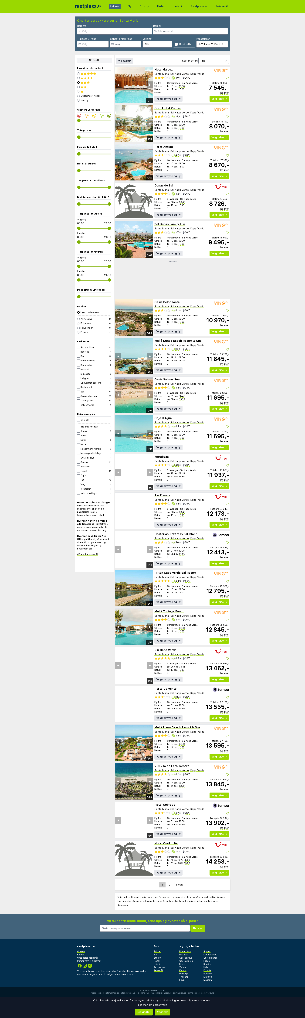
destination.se (179, 993)
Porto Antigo (163, 146)
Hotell (161, 6)
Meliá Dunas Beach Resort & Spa (178, 340)
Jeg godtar (144, 1012)
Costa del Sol (186, 961)
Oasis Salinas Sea (167, 379)
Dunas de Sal (163, 185)
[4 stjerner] (94, 78)
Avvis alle (162, 1012)
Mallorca (183, 954)
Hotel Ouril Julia (166, 843)
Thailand (183, 977)
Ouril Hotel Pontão (167, 108)
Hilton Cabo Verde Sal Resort (175, 572)
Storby (144, 6)
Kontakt (81, 954)
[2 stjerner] (94, 87)
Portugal (183, 973)
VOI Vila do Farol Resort (171, 766)
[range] (79, 120)
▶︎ (150, 84)
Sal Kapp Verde (179, 73)
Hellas (206, 961)
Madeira (207, 980)
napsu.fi (167, 993)
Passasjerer (203, 38)
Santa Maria (161, 73)
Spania (206, 951)
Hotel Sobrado (164, 804)
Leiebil (178, 6)
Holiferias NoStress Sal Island (175, 534)
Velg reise (217, 98)
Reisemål (222, 6)
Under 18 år (185, 951)
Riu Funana (162, 495)
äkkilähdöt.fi (143, 993)
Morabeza (161, 456)
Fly (129, 6)
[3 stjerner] (94, 82)
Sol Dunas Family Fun (169, 224)
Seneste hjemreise (121, 38)
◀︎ (118, 84)
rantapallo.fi (156, 993)
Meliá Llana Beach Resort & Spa (177, 727)
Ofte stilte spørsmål (87, 554)
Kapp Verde (197, 73)
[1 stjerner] (94, 91)
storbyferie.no (207, 993)
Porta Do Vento (165, 688)
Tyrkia (182, 967)
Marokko (208, 977)
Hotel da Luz (163, 69)
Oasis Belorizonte (167, 302)
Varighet (147, 38)
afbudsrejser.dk (128, 993)
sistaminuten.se (112, 993)
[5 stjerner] (94, 73)
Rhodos (207, 964)
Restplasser (199, 6)
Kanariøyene (210, 954)
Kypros (182, 970)
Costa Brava (185, 958)
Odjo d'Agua (163, 418)
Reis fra (81, 25)
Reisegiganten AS (156, 990)
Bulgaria (207, 973)
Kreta (182, 964)
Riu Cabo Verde (165, 650)
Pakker (114, 6)
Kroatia (207, 970)
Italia (205, 967)
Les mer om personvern (152, 1004)
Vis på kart (124, 60)
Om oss (81, 951)
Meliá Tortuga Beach (169, 611)
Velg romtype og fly (168, 98)
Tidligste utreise (86, 38)
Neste (179, 884)
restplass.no (97, 993)
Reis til (157, 25)
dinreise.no (193, 993)
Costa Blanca (210, 958)
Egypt (182, 980)
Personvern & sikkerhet (89, 961)
